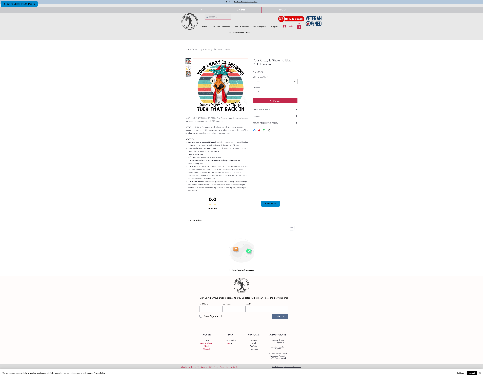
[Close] (479, 373)
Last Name (227, 304)
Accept (472, 373)
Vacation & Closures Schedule (245, 2)
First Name (203, 304)
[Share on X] (268, 130)
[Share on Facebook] (254, 130)
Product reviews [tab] (195, 220)
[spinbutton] (258, 92)
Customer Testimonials (19, 4)
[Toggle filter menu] (291, 227)
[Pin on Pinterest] (259, 130)
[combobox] (275, 81)
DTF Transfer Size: (260, 77)
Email (248, 304)
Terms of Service (232, 367)
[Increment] (262, 92)
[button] (260, 26)
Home (188, 49)
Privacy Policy (219, 367)
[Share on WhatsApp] (264, 130)
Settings (460, 373)
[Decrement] (254, 92)
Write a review (270, 203)
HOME (206, 340)
